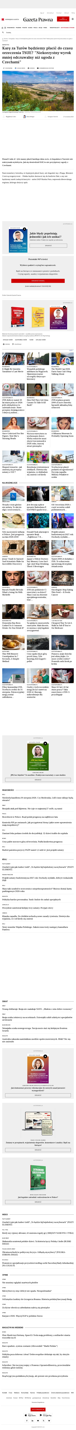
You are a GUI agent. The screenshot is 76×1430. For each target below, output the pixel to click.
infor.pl (66, 13)
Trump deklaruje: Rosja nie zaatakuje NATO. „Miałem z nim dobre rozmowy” (37, 1009)
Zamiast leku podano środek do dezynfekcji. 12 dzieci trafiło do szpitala (35, 833)
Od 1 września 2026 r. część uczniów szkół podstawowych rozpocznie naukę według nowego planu (61, 507)
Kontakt (4, 1393)
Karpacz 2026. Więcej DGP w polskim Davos (22, 1316)
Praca (4, 813)
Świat (3, 805)
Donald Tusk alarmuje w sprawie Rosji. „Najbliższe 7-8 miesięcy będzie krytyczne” (38, 534)
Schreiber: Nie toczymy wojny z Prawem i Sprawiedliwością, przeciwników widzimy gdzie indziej (36, 1366)
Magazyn (5, 896)
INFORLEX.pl (28, 1398)
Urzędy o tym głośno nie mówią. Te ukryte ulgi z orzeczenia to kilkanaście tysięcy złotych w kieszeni (12, 507)
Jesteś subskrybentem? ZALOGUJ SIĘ (38, 286)
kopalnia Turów (8, 340)
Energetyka (12, 38)
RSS (72, 1393)
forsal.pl (58, 13)
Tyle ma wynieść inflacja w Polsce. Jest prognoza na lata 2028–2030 (13, 534)
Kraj (3, 794)
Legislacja (5, 904)
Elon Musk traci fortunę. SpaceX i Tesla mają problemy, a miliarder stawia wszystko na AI (36, 1336)
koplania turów (41, 340)
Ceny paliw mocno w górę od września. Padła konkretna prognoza (32, 841)
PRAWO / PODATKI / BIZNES (38, 1140)
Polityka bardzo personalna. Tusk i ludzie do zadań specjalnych (31, 899)
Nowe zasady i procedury (38, 1195)
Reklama (16, 1393)
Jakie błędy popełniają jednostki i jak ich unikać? (45, 235)
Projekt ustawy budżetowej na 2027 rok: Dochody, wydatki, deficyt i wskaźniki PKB (62, 534)
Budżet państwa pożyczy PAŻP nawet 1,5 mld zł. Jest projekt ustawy (33, 850)
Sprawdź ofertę (38, 281)
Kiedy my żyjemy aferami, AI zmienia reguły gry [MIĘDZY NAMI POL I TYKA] (38, 1233)
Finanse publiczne (7, 874)
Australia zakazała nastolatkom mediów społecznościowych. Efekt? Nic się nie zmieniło (36, 1040)
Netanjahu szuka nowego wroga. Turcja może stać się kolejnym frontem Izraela (34, 1029)
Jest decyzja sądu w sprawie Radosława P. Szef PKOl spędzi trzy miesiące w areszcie (37, 507)
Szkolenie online (38, 772)
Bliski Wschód (6, 1025)
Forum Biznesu (66, 1398)
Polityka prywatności (43, 1393)
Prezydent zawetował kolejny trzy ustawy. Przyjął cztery (27, 908)
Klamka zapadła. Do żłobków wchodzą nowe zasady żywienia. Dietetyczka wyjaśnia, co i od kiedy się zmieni (36, 917)
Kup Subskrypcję (63, 19)
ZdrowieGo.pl (45, 1398)
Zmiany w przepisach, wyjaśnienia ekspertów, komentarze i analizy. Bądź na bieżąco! (38, 1143)
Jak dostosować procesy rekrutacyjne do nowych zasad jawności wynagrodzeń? (38, 1089)
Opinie (4, 1279)
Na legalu (5, 1259)
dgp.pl (42, 13)
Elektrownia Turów (21, 340)
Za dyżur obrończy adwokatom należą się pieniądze (26, 1307)
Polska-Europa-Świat (8, 1249)
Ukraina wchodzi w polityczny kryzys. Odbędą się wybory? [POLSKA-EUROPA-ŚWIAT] (34, 1253)
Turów (31, 340)
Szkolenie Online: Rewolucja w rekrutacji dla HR (38, 1085)
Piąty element (6, 864)
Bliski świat (5, 1238)
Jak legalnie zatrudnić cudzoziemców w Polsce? (38, 1197)
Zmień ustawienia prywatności (60, 1393)
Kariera (32, 1393)
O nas (10, 1393)
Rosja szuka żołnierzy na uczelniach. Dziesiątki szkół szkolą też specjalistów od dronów (37, 1018)
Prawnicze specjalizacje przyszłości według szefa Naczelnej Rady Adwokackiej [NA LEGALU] (37, 1264)
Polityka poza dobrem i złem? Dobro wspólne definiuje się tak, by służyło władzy (35, 1355)
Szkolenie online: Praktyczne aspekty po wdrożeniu (46, 240)
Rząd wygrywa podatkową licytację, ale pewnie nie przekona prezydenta (35, 1376)
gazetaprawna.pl (36, 1398)
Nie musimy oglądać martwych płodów (20, 1282)
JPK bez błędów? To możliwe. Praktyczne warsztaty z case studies (38, 775)
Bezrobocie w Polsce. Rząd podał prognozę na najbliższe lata (30, 817)
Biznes (6, 38)
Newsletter (53, 1398)
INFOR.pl (21, 1398)
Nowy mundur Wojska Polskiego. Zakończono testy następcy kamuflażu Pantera (35, 928)
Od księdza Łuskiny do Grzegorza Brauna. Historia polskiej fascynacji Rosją (37, 1299)
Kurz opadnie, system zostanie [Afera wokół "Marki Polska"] (30, 1346)
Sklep (73, 13)
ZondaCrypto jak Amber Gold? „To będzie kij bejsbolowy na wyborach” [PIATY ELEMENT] (38, 868)
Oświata (4, 913)
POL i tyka (5, 1229)
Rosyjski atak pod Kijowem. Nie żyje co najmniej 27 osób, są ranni (32, 808)
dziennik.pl (50, 13)
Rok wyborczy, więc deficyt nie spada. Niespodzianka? (27, 1291)
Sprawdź (48, 246)
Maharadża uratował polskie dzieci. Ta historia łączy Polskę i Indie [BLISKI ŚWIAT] (36, 1242)
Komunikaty (24, 1393)
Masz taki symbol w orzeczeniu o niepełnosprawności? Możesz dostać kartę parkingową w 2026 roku (37, 890)
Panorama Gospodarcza (38, 1402)
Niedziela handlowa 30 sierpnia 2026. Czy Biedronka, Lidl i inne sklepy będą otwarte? (37, 799)
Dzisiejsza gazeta (12, 19)
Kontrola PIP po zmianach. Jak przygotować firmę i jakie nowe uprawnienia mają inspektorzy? (37, 823)
